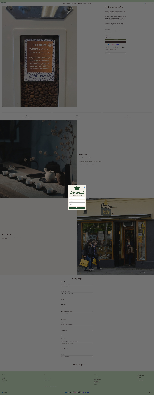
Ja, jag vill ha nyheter (77, 207)
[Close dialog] (84, 186)
